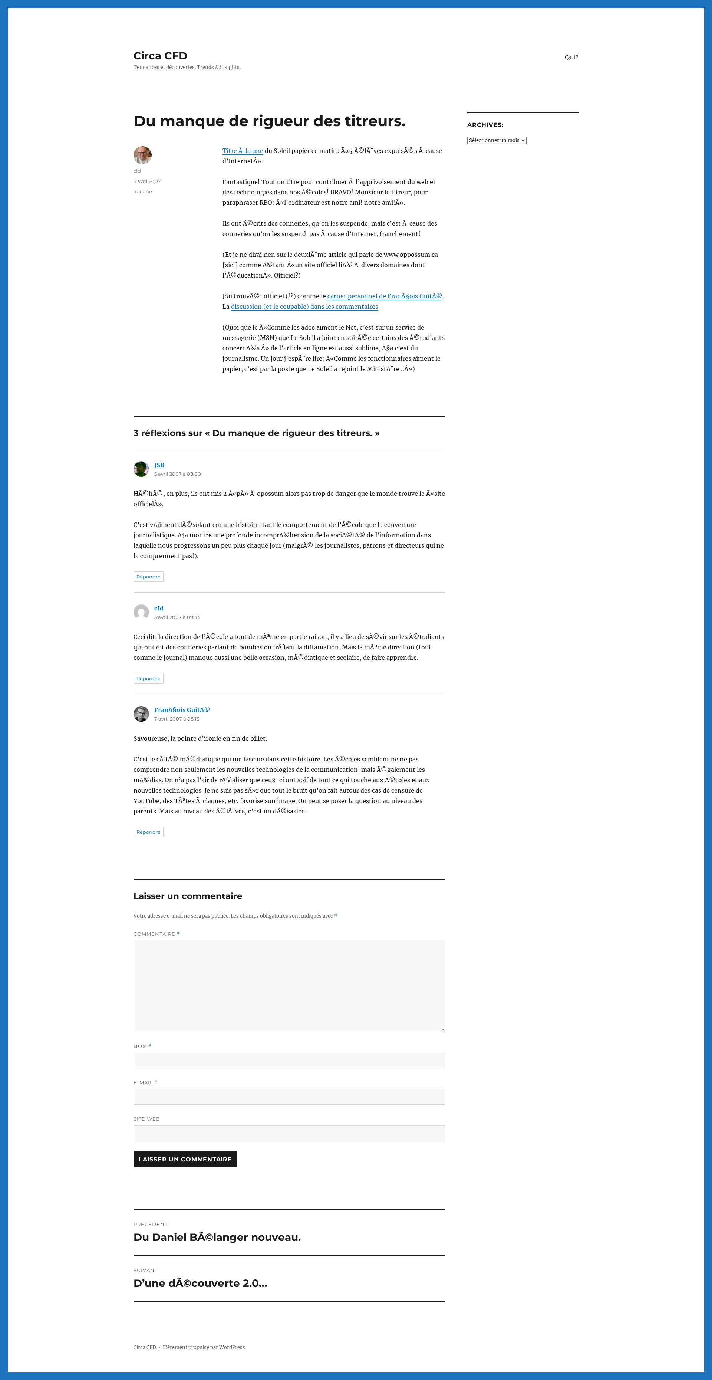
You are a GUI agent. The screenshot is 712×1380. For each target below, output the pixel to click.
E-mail (146, 1082)
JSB (159, 465)
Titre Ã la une (242, 150)
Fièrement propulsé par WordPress (204, 1347)
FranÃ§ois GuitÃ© (182, 710)
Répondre (148, 577)
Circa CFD (160, 55)
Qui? (571, 57)
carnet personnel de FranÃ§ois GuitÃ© (384, 296)
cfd (137, 171)
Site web (147, 1119)
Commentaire (157, 934)
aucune (143, 191)
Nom (143, 1046)
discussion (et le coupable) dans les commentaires (304, 306)
